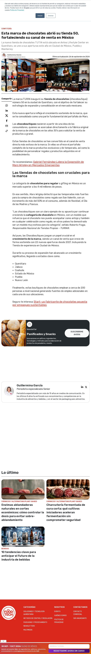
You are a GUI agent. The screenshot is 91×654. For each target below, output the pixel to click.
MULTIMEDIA (27, 630)
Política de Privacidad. (17, 10)
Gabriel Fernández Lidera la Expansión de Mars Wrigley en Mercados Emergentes (48, 163)
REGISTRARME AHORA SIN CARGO (69, 651)
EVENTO (57, 611)
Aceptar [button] (40, 16)
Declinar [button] (50, 16)
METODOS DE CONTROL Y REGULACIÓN (37, 618)
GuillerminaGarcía (14, 55)
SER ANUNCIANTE (80, 618)
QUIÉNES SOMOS (60, 615)
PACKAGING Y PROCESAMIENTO (35, 622)
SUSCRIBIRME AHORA (77, 333)
